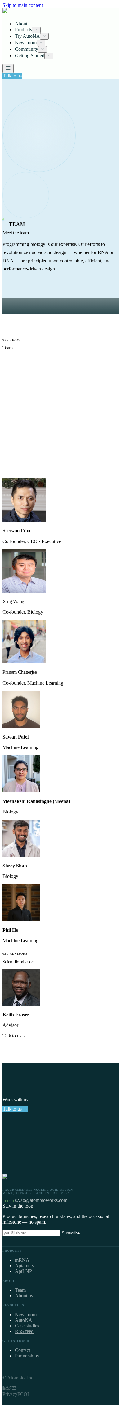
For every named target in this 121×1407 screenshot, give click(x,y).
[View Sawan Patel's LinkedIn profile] (21, 726)
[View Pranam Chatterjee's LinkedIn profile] (24, 661)
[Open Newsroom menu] (41, 43)
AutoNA (23, 1320)
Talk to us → (15, 1108)
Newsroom (26, 42)
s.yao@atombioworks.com (41, 1200)
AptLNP (23, 1271)
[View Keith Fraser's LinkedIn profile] (21, 1004)
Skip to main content (22, 5)
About (21, 23)
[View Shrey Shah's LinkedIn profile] (21, 855)
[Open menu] (8, 68)
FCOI (23, 1394)
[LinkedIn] (4, 1388)
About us (24, 1295)
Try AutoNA (27, 36)
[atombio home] (60, 12)
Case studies (27, 1325)
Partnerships (27, 1355)
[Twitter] (9, 1388)
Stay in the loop (17, 1205)
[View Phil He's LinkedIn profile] (21, 919)
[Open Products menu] (36, 30)
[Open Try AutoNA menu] (44, 36)
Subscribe (71, 1233)
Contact (22, 1350)
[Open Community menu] (42, 49)
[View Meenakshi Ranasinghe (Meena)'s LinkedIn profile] (21, 790)
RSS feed (24, 1331)
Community (26, 49)
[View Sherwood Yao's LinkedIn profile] (24, 520)
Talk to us (12, 75)
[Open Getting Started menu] (48, 56)
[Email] (14, 1388)
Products (23, 29)
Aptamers (24, 1265)
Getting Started (29, 55)
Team (20, 1290)
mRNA (22, 1260)
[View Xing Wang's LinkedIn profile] (24, 591)
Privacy (9, 1394)
